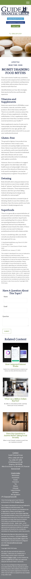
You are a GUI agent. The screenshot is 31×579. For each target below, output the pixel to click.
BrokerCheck (19, 502)
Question (5, 316)
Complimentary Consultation (15, 22)
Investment (15, 477)
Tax (15, 484)
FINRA (9, 557)
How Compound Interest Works (15, 365)
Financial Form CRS (10, 497)
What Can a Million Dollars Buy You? (16, 400)
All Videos (15, 492)
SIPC (14, 557)
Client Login (15, 26)
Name (6, 296)
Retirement (15, 475)
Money (15, 486)
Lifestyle (15, 488)
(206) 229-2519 (16, 33)
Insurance (15, 482)
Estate (15, 480)
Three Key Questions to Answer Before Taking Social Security (15, 436)
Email (5, 306)
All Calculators (15, 494)
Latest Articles (15, 490)
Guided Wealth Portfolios (15, 19)
